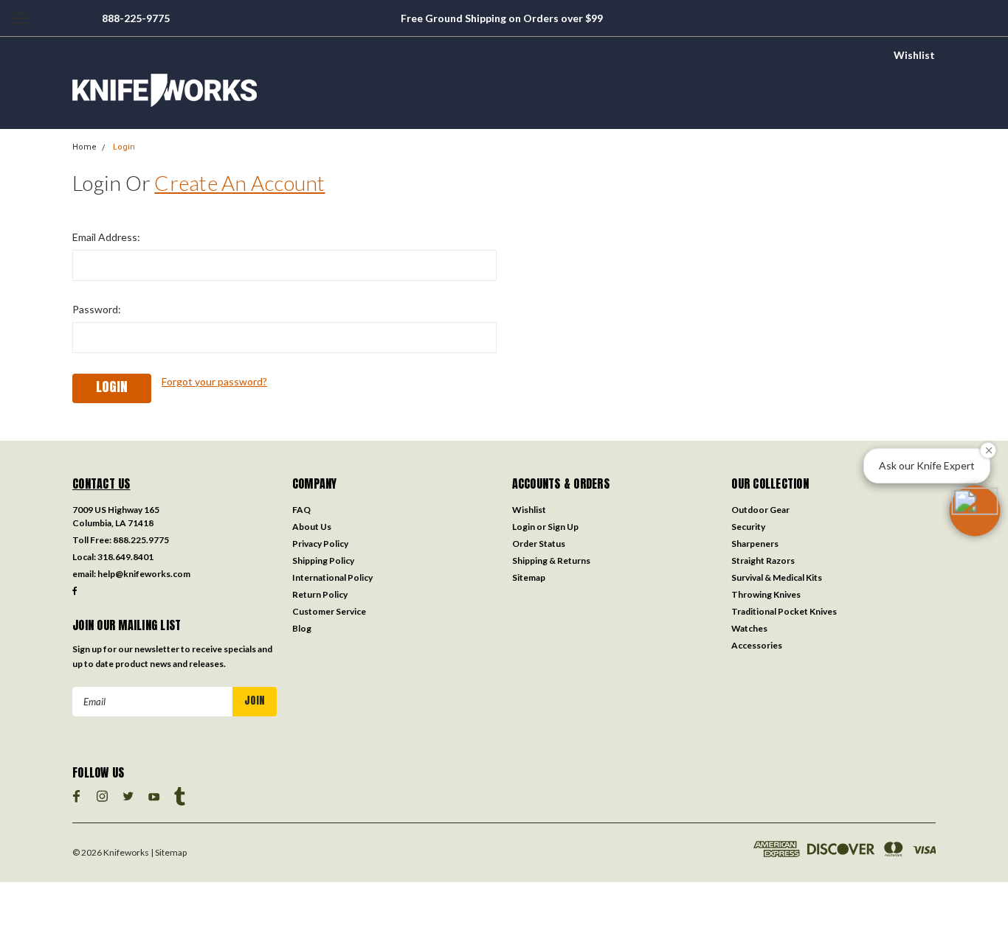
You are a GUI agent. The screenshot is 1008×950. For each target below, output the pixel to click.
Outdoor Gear (760, 509)
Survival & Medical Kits (776, 577)
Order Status (538, 543)
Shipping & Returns (551, 560)
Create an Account (239, 182)
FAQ (301, 509)
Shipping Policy (323, 560)
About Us (311, 526)
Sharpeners (755, 543)
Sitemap (528, 577)
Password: (96, 309)
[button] (974, 510)
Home (84, 147)
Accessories (756, 645)
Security (748, 526)
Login (124, 147)
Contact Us (101, 483)
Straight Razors (763, 560)
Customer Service (329, 611)
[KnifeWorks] (504, 90)
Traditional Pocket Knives (784, 611)
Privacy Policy (320, 543)
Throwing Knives (766, 594)
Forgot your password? (214, 381)
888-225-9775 (136, 18)
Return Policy (320, 594)
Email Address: (106, 237)
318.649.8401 (125, 556)
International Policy (332, 577)
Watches (749, 628)
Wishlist (914, 55)
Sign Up (563, 526)
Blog (301, 628)
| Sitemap (169, 852)
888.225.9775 (141, 539)
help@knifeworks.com (143, 573)
